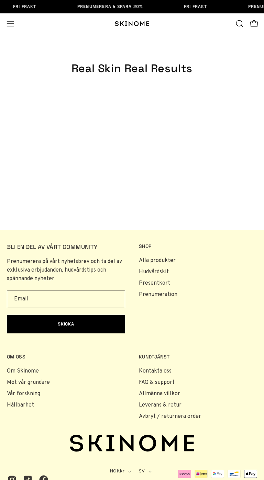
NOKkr (117, 471)
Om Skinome (23, 371)
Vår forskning (23, 393)
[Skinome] (132, 23)
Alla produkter (157, 260)
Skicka (66, 324)
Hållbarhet (20, 405)
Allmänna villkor (159, 393)
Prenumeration (158, 294)
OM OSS (16, 357)
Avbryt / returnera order (170, 416)
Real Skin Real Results (132, 68)
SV (142, 471)
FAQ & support (157, 382)
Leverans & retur (160, 405)
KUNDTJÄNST (154, 357)
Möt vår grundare (28, 382)
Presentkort (154, 283)
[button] (239, 23)
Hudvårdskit (154, 271)
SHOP (145, 246)
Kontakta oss (155, 371)
